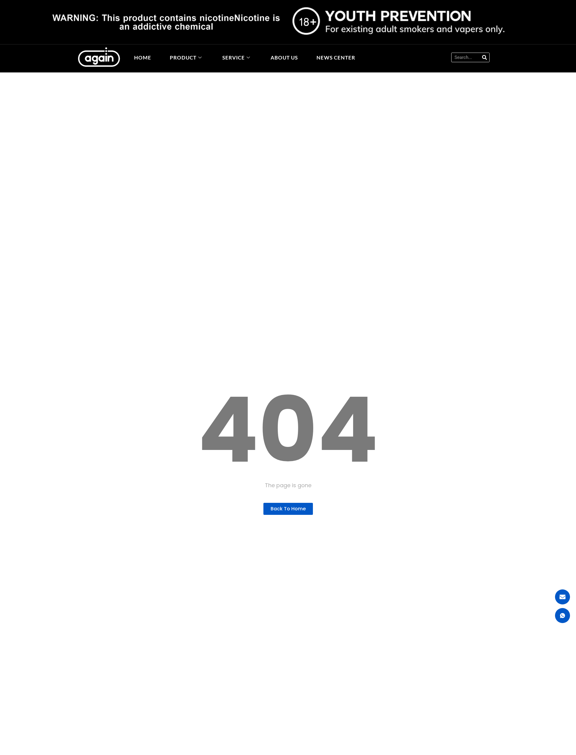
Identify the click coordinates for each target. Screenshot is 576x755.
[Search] (484, 57)
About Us (284, 57)
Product (183, 57)
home (142, 57)
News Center (335, 57)
